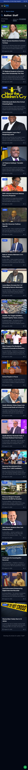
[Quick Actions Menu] (25, 767)
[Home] (2, 11)
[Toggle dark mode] (24, 1)
